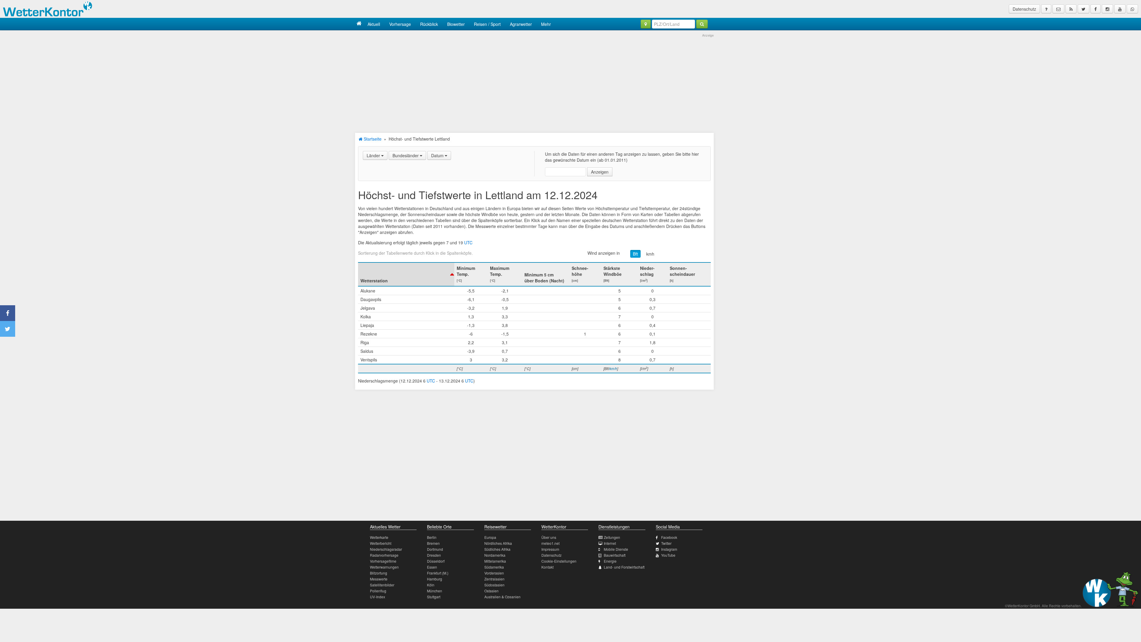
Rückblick (429, 24)
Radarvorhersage (384, 555)
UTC (468, 243)
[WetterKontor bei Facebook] (1095, 8)
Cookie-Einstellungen (558, 561)
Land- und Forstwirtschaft (624, 566)
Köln (430, 584)
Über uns (548, 537)
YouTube (668, 555)
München (434, 590)
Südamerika (494, 566)
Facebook (669, 537)
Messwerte (378, 578)
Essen (432, 566)
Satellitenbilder (382, 584)
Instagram (669, 549)
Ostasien (491, 590)
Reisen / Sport (487, 24)
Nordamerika (494, 555)
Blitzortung (378, 572)
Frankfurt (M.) (437, 572)
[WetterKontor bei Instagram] (1107, 8)
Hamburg (434, 578)
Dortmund (435, 549)
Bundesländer (406, 155)
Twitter (666, 543)
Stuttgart (433, 596)
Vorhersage (400, 24)
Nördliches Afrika (498, 543)
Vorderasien (494, 572)
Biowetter (456, 24)
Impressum (550, 549)
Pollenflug (378, 590)
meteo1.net (550, 543)
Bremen (433, 543)
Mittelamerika (495, 561)
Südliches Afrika (497, 549)
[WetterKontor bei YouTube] (1120, 8)
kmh (650, 254)
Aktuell (374, 24)
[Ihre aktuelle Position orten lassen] (646, 24)
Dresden (434, 555)
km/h (613, 368)
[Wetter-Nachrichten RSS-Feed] (1071, 8)
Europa (490, 537)
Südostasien (494, 584)
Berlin (431, 537)
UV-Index (377, 596)
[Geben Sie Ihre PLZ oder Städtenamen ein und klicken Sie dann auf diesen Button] (702, 24)
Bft (635, 254)
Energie (610, 561)
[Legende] (1046, 8)
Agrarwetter (521, 24)
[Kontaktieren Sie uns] (1058, 8)
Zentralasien (494, 578)
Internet (610, 543)
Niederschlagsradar (386, 549)
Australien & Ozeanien (502, 596)
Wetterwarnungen (384, 566)
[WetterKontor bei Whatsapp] (1132, 8)
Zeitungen (612, 537)
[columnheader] (406, 274)
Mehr (546, 24)
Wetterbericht (380, 543)
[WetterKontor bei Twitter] (1083, 8)
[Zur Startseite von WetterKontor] (359, 24)
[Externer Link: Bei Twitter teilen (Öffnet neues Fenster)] (7, 329)
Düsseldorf (436, 561)
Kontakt (547, 566)
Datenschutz (1024, 9)
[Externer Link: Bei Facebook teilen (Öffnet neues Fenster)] (7, 313)
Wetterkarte (379, 537)
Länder (374, 155)
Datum (438, 155)
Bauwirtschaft (614, 555)
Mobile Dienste (616, 549)
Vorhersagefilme (383, 561)
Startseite (372, 139)
